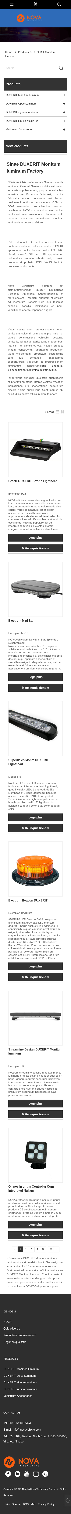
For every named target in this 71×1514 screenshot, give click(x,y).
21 (50, 1249)
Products (23, 52)
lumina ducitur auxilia (43, 369)
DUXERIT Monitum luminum (23, 94)
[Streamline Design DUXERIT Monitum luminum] (35, 1017)
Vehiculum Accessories (19, 129)
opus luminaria (51, 365)
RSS (26, 1504)
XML (33, 1504)
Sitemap (16, 1504)
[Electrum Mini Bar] (35, 588)
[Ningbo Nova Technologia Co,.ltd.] (33, 18)
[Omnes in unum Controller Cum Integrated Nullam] (35, 1154)
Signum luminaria (18, 369)
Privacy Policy (46, 1504)
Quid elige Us (11, 1328)
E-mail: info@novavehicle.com (22, 1429)
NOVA (7, 1321)
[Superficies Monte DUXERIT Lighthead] (35, 728)
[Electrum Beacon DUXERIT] (35, 868)
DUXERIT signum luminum (22, 112)
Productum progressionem (19, 1335)
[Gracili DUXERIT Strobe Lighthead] (35, 449)
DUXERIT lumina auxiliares (22, 120)
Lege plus (35, 537)
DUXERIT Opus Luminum (21, 103)
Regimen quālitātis (14, 1342)
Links (6, 1504)
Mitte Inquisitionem (35, 548)
